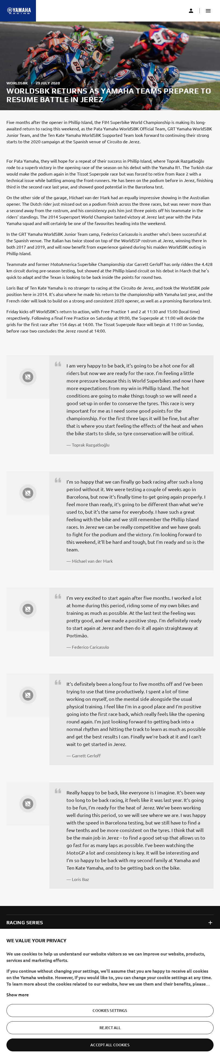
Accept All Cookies (110, 1044)
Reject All (110, 1027)
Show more (17, 994)
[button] (208, 10)
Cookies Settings (110, 1010)
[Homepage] (19, 11)
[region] (110, 994)
